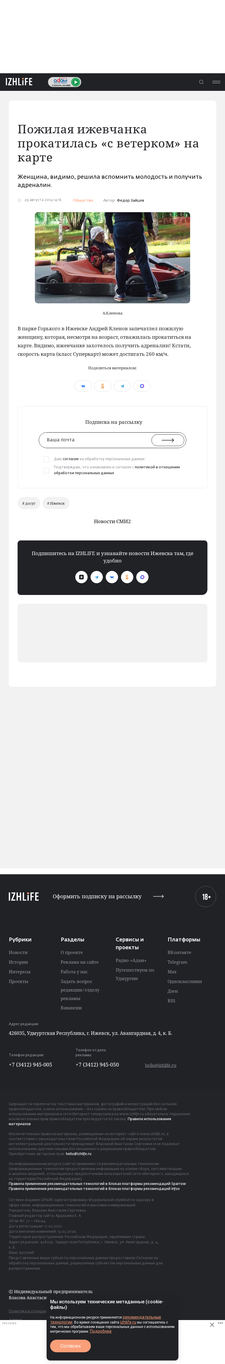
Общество (83, 201)
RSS (171, 1001)
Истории (18, 962)
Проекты (18, 981)
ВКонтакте (179, 952)
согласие (71, 459)
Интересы (19, 971)
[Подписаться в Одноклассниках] (127, 577)
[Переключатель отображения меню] (216, 82)
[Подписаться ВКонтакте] (112, 577)
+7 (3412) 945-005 (30, 1064)
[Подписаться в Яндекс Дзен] (81, 577)
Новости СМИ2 (112, 521)
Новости (18, 952)
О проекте (72, 952)
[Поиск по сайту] (201, 82)
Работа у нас (74, 971)
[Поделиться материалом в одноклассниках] (102, 386)
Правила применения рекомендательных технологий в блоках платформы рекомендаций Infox (94, 1189)
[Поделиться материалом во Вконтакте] (83, 386)
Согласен (70, 1346)
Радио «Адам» (131, 960)
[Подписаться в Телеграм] (97, 577)
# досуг (28, 503)
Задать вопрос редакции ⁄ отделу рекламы (80, 989)
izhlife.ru (128, 1322)
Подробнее (101, 1331)
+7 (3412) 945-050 (97, 1064)
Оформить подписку (97, 896)
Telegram (177, 962)
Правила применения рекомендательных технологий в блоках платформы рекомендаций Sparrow (97, 1184)
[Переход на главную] (19, 82)
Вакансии (71, 1008)
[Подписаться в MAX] (142, 577)
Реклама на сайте (80, 962)
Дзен (173, 991)
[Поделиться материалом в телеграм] (122, 386)
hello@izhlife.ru (160, 1065)
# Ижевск (56, 503)
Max (172, 971)
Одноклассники (185, 981)
